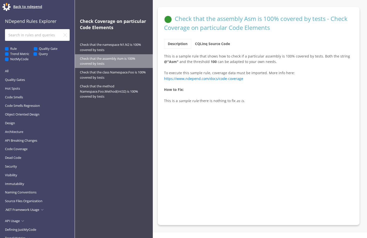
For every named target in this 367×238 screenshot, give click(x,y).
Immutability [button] (14, 183)
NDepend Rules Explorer (30, 21)
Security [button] (11, 166)
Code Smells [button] (14, 97)
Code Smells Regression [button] (22, 105)
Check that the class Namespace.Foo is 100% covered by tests (113, 75)
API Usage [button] (12, 221)
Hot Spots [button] (12, 88)
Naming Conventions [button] (20, 192)
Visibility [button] (11, 175)
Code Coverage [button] (16, 149)
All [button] (6, 71)
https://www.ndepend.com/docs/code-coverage (203, 78)
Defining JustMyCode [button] (20, 229)
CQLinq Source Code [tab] (212, 43)
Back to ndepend (27, 6)
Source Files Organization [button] (23, 201)
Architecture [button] (14, 131)
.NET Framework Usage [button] (22, 209)
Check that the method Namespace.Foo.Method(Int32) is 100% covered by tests (109, 91)
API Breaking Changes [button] (21, 140)
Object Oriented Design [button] (22, 114)
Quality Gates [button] (15, 79)
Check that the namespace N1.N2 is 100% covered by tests (110, 47)
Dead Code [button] (13, 157)
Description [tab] (177, 43)
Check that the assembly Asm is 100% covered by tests (107, 61)
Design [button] (10, 123)
